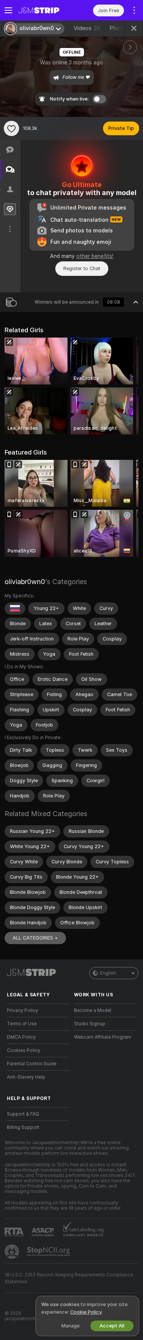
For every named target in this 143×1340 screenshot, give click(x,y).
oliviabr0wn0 (25, 582)
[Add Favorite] (11, 128)
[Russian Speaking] (15, 608)
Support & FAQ (23, 1114)
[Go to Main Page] (44, 10)
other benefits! (94, 256)
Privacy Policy (22, 1010)
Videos (87, 28)
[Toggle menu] (8, 10)
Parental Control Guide (31, 1063)
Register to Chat (81, 268)
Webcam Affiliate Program (102, 1037)
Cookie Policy (85, 1312)
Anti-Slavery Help (26, 1077)
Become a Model (92, 1010)
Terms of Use (22, 1023)
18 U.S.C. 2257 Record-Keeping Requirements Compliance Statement (69, 1278)
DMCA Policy (21, 1037)
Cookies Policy (23, 1050)
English (108, 973)
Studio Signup (89, 1023)
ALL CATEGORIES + (35, 938)
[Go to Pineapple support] (13, 1251)
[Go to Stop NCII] (49, 1251)
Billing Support (23, 1127)
